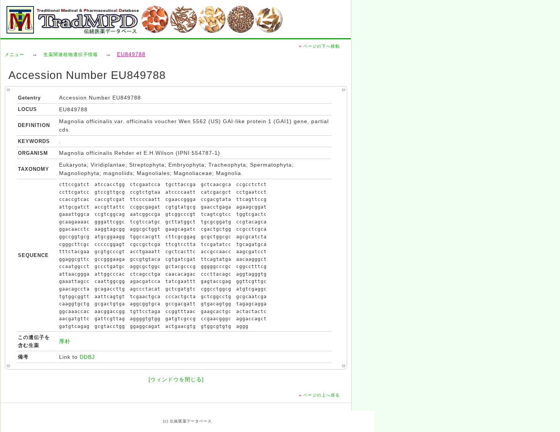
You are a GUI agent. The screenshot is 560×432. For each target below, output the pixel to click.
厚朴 (64, 341)
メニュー (14, 54)
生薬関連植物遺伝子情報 (70, 54)
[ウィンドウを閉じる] (176, 379)
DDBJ (87, 357)
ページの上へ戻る (321, 395)
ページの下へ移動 (321, 46)
